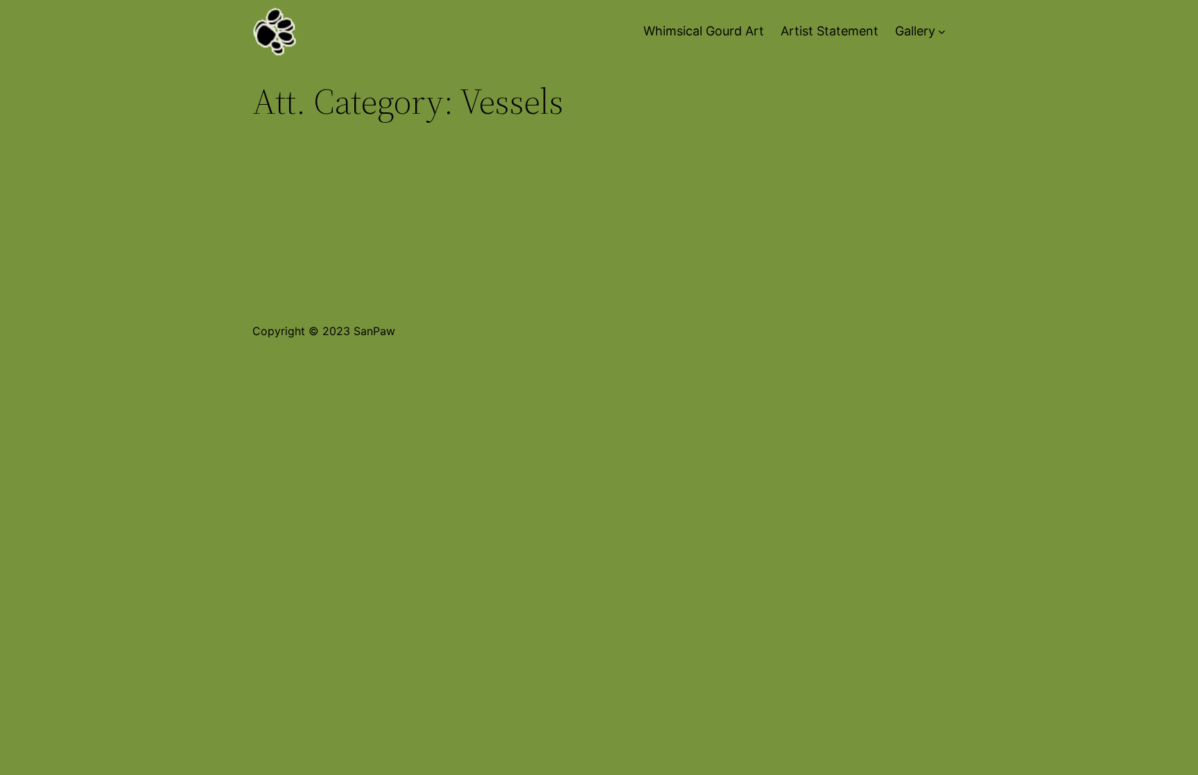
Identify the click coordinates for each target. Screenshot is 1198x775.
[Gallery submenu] (942, 31)
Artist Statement (829, 31)
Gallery (915, 31)
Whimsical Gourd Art (703, 31)
